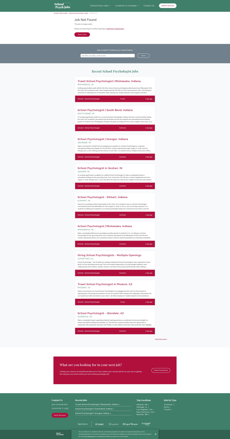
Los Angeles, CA (144, 409)
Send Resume (60, 415)
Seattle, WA (142, 414)
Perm (166, 407)
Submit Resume (167, 6)
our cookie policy (90, 436)
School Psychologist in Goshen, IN (100, 168)
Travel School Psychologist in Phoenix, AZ (105, 284)
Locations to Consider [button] (126, 6)
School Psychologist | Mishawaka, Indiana (105, 226)
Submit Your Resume (161, 370)
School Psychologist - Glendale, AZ (101, 313)
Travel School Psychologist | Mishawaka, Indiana (109, 81)
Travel (167, 409)
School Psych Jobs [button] (99, 6)
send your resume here (115, 29)
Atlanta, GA (142, 404)
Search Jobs (82, 34)
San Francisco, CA (145, 412)
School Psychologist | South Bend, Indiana (105, 110)
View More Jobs (160, 339)
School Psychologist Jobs (78, 13)
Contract (168, 404)
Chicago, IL (142, 407)
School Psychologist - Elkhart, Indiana (102, 197)
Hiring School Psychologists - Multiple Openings (109, 255)
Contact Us (149, 6)
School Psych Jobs (60, 13)
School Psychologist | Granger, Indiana (103, 139)
